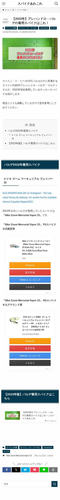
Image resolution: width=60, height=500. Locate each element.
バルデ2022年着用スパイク (23, 130)
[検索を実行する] (54, 484)
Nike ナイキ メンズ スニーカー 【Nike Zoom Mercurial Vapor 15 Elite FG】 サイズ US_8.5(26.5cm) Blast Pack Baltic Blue (36, 247)
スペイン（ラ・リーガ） (28, 28)
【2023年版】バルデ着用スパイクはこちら (31, 143)
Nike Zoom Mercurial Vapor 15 (19, 456)
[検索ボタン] (56, 3)
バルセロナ (44, 28)
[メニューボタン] (3, 3)
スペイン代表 (11, 28)
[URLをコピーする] (53, 469)
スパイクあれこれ (30, 3)
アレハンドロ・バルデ (43, 456)
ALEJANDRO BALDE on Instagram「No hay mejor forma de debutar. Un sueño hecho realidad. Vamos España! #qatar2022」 (29, 197)
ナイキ (53, 28)
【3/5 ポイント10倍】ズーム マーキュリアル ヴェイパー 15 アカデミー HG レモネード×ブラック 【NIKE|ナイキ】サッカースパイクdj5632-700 (36, 323)
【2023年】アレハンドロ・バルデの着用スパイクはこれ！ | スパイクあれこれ (38, 415)
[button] (6, 469)
